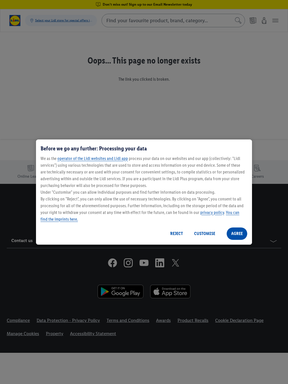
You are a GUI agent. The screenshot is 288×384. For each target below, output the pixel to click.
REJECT (176, 233)
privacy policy (212, 212)
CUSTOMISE (204, 233)
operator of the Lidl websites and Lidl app (92, 158)
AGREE (237, 233)
